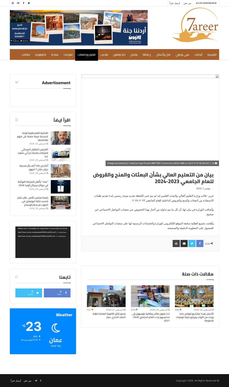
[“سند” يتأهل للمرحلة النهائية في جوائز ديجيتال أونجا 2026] (60, 187)
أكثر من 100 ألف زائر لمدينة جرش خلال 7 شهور (34, 167)
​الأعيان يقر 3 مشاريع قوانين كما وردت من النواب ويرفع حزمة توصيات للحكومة (195, 317)
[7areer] (195, 25)
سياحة (55, 54)
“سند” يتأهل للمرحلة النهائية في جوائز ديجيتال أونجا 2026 (33, 183)
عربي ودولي (182, 54)
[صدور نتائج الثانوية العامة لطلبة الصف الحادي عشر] (106, 296)
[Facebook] (23, 3)
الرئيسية (212, 54)
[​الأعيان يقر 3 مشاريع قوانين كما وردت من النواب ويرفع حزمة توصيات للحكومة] (194, 296)
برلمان (134, 54)
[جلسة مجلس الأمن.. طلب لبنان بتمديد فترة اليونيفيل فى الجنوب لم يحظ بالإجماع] (60, 202)
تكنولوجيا (40, 54)
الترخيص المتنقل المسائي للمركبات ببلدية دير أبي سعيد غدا (33, 153)
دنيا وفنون (119, 54)
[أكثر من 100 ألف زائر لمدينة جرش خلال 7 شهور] (60, 171)
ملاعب (104, 54)
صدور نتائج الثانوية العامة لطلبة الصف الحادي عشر (109, 315)
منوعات (68, 54)
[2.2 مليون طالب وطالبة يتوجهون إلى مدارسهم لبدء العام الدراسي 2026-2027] (150, 296)
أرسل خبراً (175, 3)
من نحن (187, 3)
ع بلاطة (147, 54)
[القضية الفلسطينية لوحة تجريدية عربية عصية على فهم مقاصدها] (60, 138)
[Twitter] (28, 3)
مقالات (25, 54)
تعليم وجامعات (87, 54)
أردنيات (198, 54)
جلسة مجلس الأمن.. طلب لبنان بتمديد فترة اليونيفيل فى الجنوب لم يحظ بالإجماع (32, 201)
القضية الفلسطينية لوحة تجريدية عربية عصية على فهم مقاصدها (32, 136)
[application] (42, 242)
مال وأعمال (163, 54)
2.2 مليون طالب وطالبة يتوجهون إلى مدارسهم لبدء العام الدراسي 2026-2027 (151, 317)
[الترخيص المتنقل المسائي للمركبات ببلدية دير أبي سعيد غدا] (60, 154)
